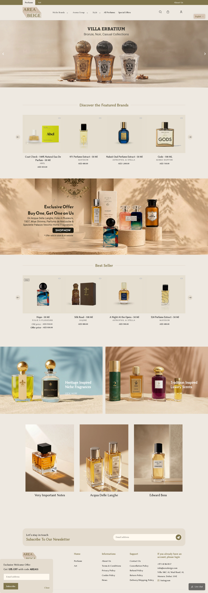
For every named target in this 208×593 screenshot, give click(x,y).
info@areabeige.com (167, 568)
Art (75, 566)
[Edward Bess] (158, 458)
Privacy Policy (108, 570)
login (177, 557)
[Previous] (18, 137)
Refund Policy (136, 570)
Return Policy (136, 575)
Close (47, 588)
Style (95, 12)
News (104, 580)
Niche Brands (59, 12)
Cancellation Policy (139, 566)
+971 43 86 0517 (164, 564)
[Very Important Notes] (49, 458)
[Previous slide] (3, 54)
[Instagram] (158, 581)
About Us (106, 561)
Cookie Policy (108, 575)
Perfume (78, 561)
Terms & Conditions (111, 566)
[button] (199, 16)
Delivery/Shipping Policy (142, 580)
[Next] (190, 137)
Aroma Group (79, 12)
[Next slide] (205, 54)
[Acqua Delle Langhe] (104, 458)
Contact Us (135, 561)
